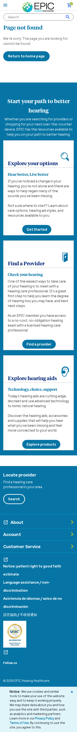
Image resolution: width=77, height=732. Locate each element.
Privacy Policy (44, 718)
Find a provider (39, 344)
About (17, 522)
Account (12, 534)
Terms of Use (19, 723)
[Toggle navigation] (5, 5)
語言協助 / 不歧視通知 (20, 614)
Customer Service (22, 546)
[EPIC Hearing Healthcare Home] (38, 6)
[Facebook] (4, 669)
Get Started (37, 229)
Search (14, 499)
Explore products (41, 444)
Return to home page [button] (26, 56)
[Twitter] (11, 669)
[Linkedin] (20, 669)
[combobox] (38, 17)
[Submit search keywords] (68, 17)
